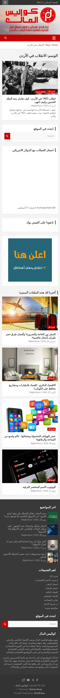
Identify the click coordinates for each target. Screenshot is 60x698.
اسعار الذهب (52, 584)
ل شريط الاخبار (51, 604)
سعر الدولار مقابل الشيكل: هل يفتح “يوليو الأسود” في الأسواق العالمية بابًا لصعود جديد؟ (25, 515)
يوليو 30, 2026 (40, 520)
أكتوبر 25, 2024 (49, 392)
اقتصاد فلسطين (51, 596)
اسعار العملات (51, 588)
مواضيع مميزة (41, 92)
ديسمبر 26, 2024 (48, 341)
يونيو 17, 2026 (40, 548)
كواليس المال (21, 685)
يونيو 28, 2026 (40, 535)
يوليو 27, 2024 (50, 491)
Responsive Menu (5, 2)
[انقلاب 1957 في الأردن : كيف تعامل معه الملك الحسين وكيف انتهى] (30, 78)
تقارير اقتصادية (51, 600)
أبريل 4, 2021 (50, 106)
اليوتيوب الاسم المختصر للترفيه (39, 486)
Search (7, 136)
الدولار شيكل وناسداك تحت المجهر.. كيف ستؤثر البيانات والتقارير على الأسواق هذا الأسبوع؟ (26, 529)
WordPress (39, 693)
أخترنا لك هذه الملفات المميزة (37, 292)
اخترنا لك (51, 92)
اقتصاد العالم (52, 592)
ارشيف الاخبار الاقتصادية (46, 580)
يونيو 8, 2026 (40, 560)
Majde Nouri (36, 106)
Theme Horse (35, 689)
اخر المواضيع (48, 507)
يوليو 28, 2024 (50, 443)
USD (54, 207)
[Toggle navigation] (54, 38)
